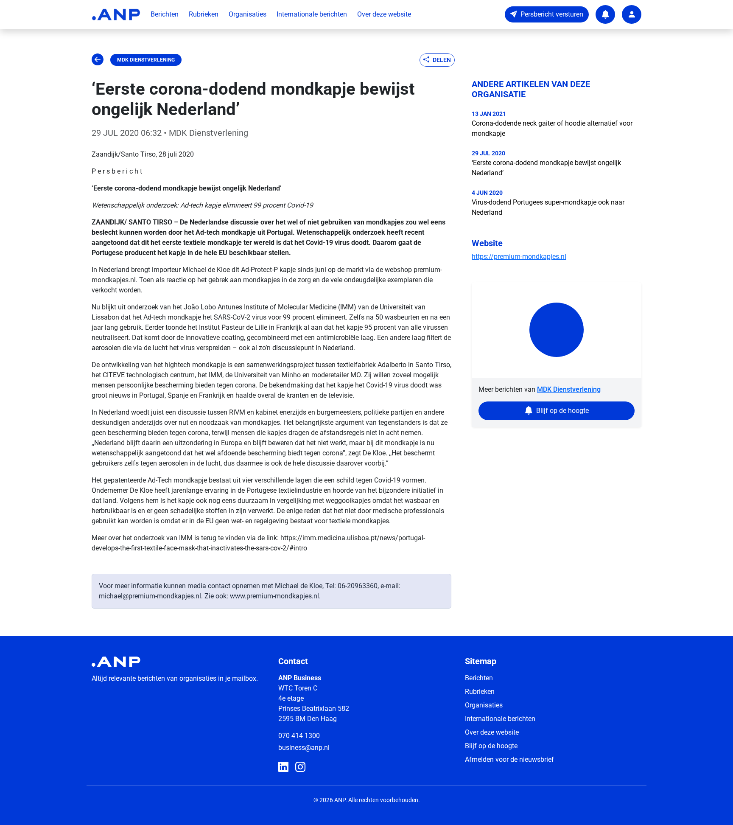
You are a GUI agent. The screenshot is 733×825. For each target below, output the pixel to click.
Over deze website (384, 14)
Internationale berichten (312, 14)
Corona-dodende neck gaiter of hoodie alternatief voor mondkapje (552, 128)
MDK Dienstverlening (146, 60)
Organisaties (247, 14)
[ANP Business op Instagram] (300, 767)
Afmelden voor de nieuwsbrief (509, 759)
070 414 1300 (299, 736)
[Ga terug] (98, 60)
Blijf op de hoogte (491, 746)
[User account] (631, 14)
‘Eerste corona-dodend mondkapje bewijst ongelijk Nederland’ (546, 168)
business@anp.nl (304, 748)
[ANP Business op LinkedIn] (283, 767)
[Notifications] (605, 14)
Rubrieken (203, 14)
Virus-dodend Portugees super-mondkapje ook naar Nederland (548, 207)
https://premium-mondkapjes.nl (519, 257)
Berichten (165, 14)
